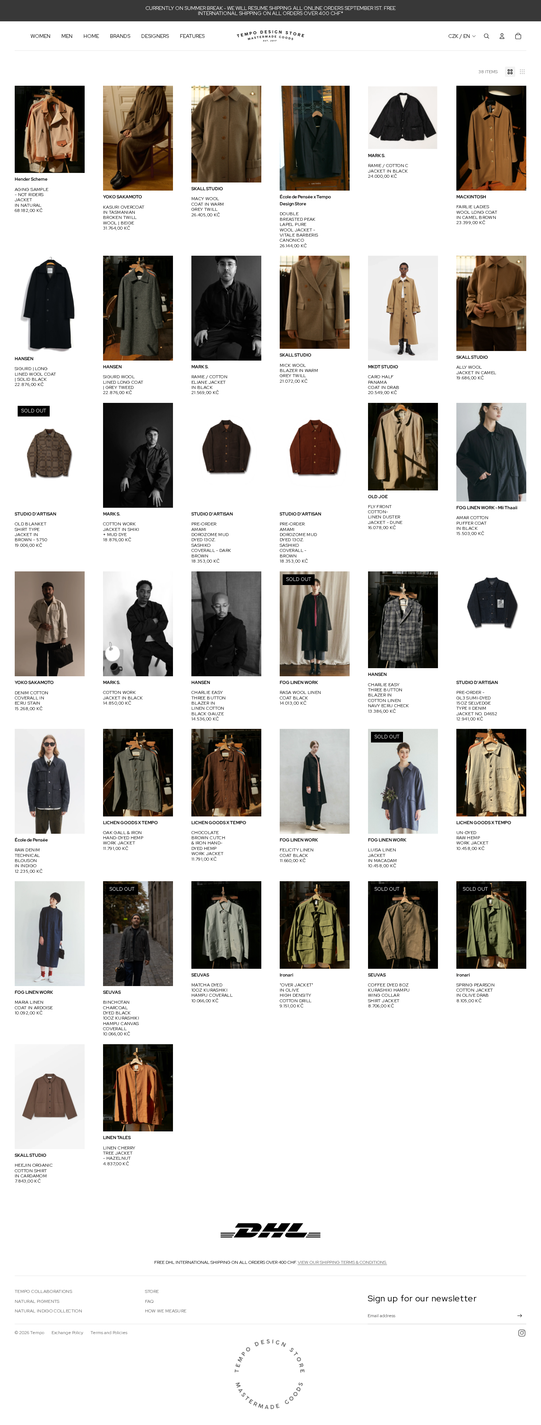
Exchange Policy (67, 1333)
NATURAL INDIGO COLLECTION (48, 1311)
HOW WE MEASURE (166, 1311)
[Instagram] (521, 1333)
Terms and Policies (109, 1333)
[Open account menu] (502, 36)
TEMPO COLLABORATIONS (43, 1291)
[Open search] (486, 36)
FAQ (149, 1301)
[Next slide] (79, 129)
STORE (152, 1291)
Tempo (37, 1333)
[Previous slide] (20, 129)
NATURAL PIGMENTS (37, 1301)
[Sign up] (519, 1315)
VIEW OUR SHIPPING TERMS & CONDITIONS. (342, 1262)
